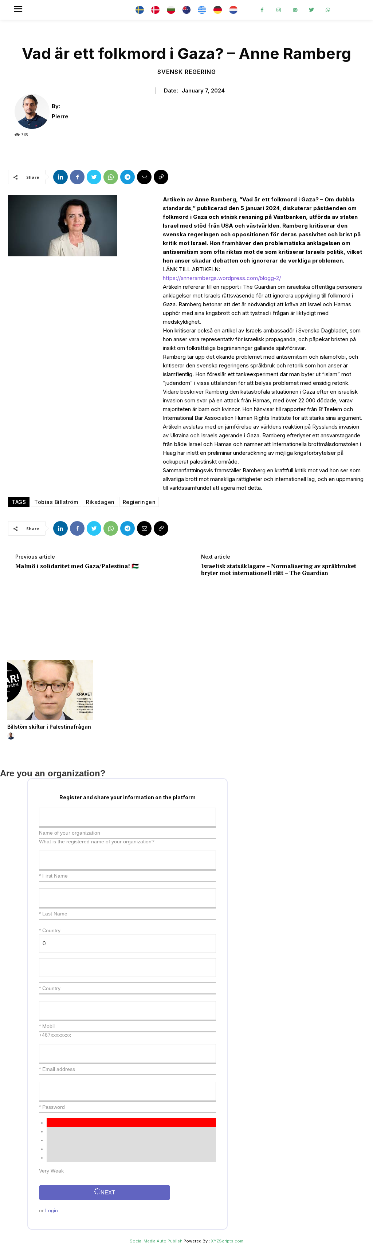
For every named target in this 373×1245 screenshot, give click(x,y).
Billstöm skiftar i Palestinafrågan (49, 727)
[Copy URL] (161, 177)
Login (51, 1210)
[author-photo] (12, 736)
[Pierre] (33, 111)
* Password (52, 1107)
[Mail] (294, 10)
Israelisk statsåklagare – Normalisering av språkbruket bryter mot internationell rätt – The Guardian (278, 569)
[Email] (144, 177)
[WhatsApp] (327, 10)
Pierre (60, 116)
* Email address (57, 1069)
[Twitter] (311, 10)
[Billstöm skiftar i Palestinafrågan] (50, 690)
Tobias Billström (56, 502)
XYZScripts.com (227, 1241)
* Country (49, 988)
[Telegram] (127, 177)
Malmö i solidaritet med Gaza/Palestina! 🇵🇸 (77, 566)
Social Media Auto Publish (156, 1241)
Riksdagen (100, 502)
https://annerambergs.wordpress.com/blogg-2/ (222, 278)
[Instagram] (278, 10)
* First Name (53, 876)
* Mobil (47, 1026)
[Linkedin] (60, 177)
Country (51, 930)
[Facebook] (262, 10)
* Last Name (53, 914)
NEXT (108, 1192)
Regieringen (139, 502)
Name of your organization (69, 833)
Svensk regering (186, 72)
